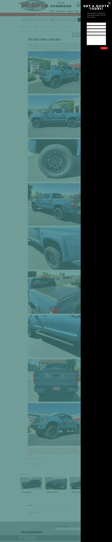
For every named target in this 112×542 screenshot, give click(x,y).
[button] (109, 3)
